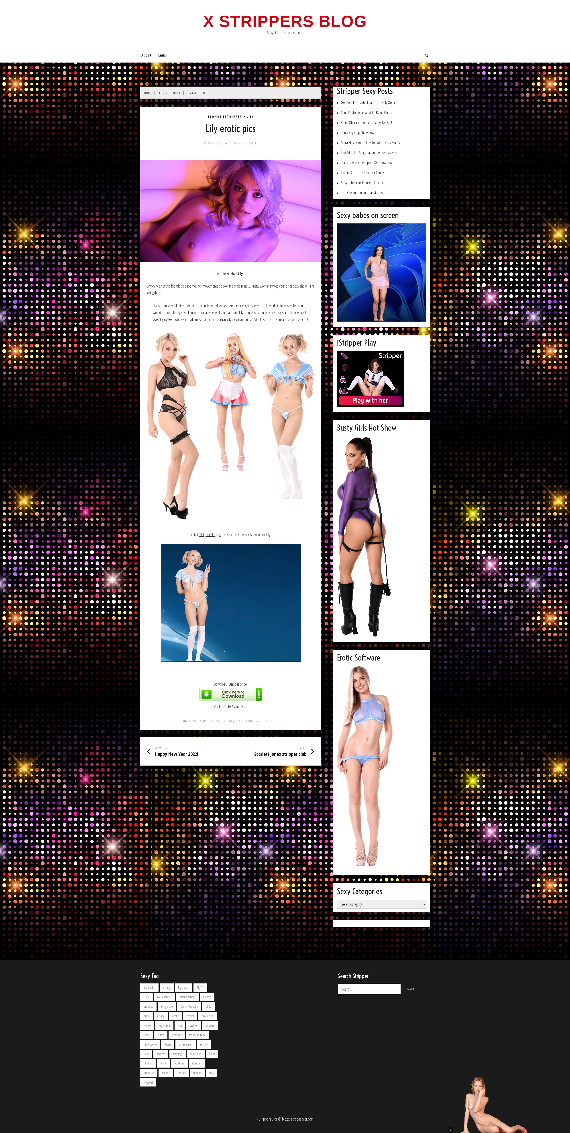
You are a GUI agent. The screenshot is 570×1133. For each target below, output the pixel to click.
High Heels (164, 1025)
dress (146, 1016)
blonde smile (198, 721)
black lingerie (164, 997)
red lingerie (150, 1044)
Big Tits (200, 987)
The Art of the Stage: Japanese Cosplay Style (369, 152)
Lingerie (210, 1025)
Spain (163, 1063)
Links (162, 55)
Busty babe (167, 1006)
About (146, 55)
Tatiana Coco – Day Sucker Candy (362, 172)
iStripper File (207, 534)
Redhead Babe (197, 1035)
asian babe (149, 987)
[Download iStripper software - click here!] (231, 699)
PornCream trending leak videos (362, 192)
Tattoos (165, 1073)
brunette (148, 1006)
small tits (148, 1063)
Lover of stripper (245, 143)
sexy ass (161, 1054)
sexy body (227, 721)
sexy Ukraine (245, 721)
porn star (176, 1035)
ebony (160, 1016)
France (147, 1025)
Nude (147, 1035)
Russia (168, 1044)
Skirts (212, 1054)
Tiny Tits (181, 1073)
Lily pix (214, 721)
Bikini (146, 997)
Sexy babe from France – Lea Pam (363, 182)
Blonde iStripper (225, 116)
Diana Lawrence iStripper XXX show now (366, 162)
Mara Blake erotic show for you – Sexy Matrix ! (371, 142)
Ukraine (197, 1073)
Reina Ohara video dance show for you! (366, 122)
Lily (250, 116)
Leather (193, 1025)
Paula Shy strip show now (357, 132)
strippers (197, 1063)
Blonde (207, 997)
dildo (209, 1006)
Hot (180, 1025)
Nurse (161, 1035)
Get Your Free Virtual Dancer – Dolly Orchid (369, 102)
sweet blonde (265, 721)
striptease (149, 1073)
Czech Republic (189, 1006)
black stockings (187, 997)
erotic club (208, 1016)
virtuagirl (148, 1082)
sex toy (204, 1044)
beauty (166, 987)
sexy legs (177, 1054)
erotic (175, 1016)
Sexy (146, 1054)
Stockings (179, 1063)
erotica (190, 1016)
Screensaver (185, 1044)
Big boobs (183, 987)
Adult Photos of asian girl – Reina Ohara (366, 112)
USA (211, 1073)
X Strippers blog (285, 21)
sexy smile (195, 1054)
